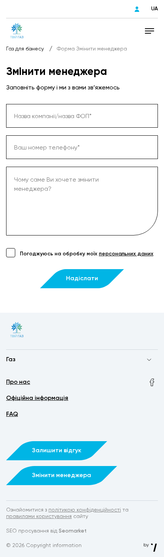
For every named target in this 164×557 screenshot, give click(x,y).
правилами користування (39, 516)
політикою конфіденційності (84, 510)
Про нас (18, 382)
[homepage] (16, 30)
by (146, 545)
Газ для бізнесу (25, 49)
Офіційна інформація (37, 398)
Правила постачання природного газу (56, 374)
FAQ (12, 414)
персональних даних (126, 254)
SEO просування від (46, 531)
